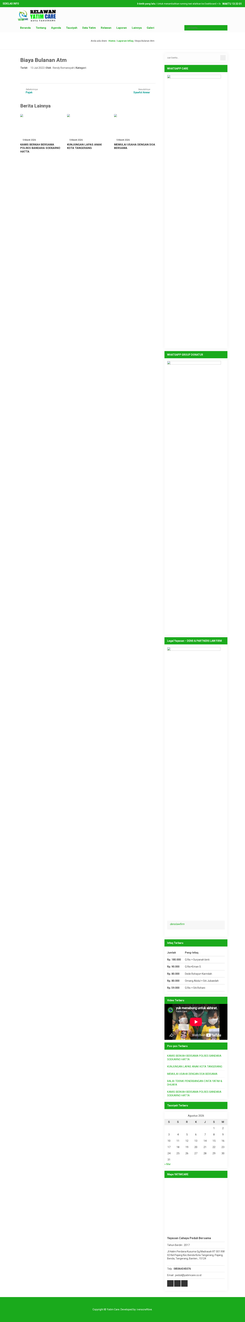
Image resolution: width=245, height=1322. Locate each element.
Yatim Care (113, 1309)
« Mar (167, 1164)
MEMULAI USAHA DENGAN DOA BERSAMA (192, 1074)
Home (112, 40)
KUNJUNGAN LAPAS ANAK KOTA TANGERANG (84, 146)
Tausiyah (71, 27)
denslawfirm (177, 924)
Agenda (56, 27)
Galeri (150, 27)
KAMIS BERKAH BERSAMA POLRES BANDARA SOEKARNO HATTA (40, 148)
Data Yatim (89, 27)
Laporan (121, 27)
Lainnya (137, 27)
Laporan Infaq (125, 40)
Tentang (41, 27)
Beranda (25, 27)
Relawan (106, 27)
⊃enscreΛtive (144, 1309)
